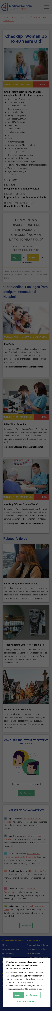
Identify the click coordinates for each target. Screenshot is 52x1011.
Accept (18, 995)
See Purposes (32, 995)
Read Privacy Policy (26, 1001)
